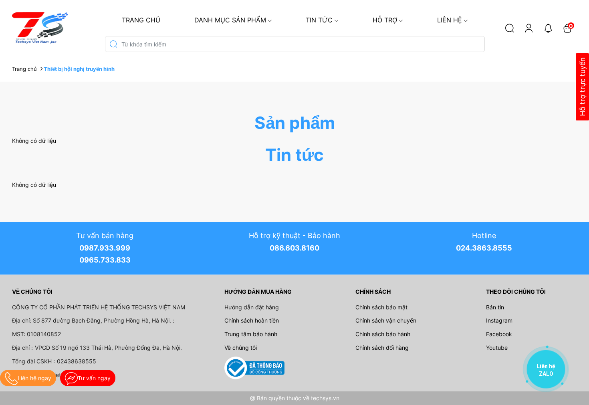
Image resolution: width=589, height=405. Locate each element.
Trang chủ (141, 20)
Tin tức (319, 20)
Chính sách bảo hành (382, 334)
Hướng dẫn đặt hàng (251, 307)
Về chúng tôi (240, 347)
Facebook (499, 334)
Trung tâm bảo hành (250, 334)
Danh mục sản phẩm (230, 20)
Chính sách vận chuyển (385, 320)
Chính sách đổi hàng (382, 347)
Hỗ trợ (385, 20)
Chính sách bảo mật (381, 307)
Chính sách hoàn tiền (251, 320)
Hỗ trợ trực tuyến (582, 87)
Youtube (497, 347)
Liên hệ (449, 20)
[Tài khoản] (529, 28)
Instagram (499, 320)
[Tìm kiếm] (509, 28)
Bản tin (495, 307)
